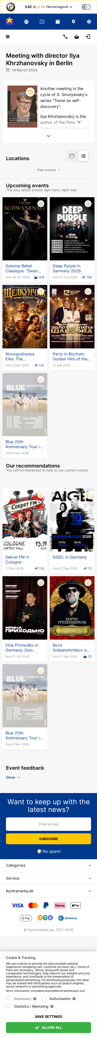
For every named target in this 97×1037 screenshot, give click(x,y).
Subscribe (48, 839)
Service (12, 878)
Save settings (48, 1016)
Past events (47, 170)
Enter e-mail (48, 824)
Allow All (51, 1027)
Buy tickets (25, 248)
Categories (15, 865)
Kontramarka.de (20, 891)
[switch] (86, 7)
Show (11, 777)
